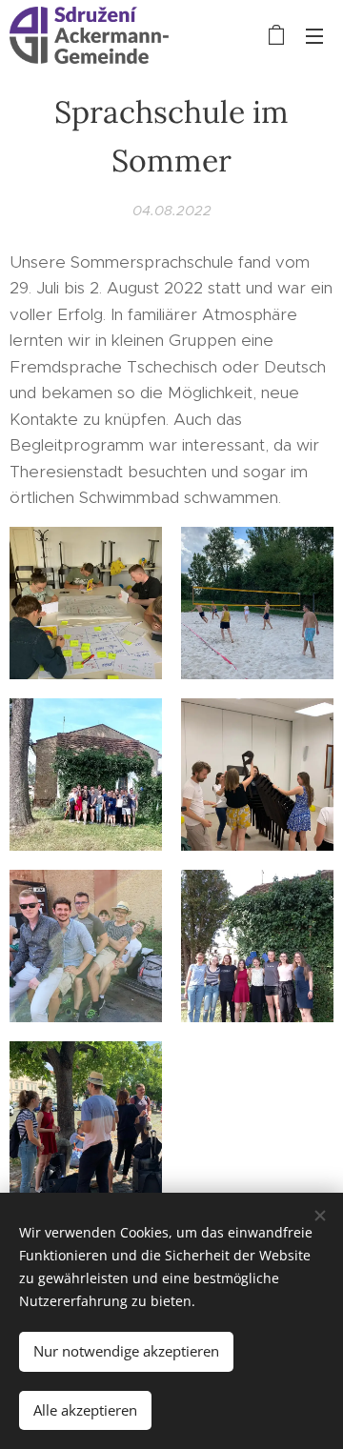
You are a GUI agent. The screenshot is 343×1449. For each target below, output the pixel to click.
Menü (314, 35)
